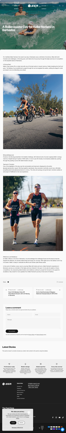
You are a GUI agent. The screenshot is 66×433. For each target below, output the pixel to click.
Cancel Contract (21, 398)
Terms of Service (40, 334)
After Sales (19, 394)
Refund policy (20, 392)
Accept (13, 422)
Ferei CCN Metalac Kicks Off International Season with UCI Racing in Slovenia (19, 293)
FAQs (18, 396)
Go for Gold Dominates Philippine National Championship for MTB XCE (46, 292)
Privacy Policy (31, 334)
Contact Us (19, 386)
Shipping (19, 388)
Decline (21, 422)
